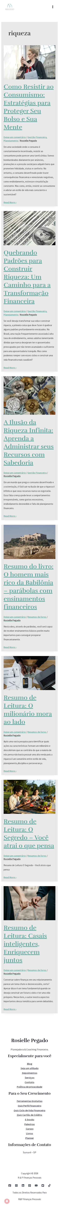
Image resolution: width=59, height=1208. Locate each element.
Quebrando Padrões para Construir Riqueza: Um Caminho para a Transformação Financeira (27, 277)
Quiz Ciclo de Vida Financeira (29, 1110)
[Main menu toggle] (52, 7)
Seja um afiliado (30, 1068)
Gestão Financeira (37, 137)
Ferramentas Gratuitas (29, 1101)
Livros (29, 1133)
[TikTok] (49, 1185)
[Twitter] (42, 1185)
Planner (29, 1138)
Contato (29, 1082)
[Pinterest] (29, 1185)
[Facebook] (9, 1185)
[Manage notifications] (6, 1201)
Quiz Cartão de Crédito (29, 1114)
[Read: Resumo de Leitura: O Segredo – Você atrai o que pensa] (29, 796)
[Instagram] (16, 1185)
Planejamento (11, 140)
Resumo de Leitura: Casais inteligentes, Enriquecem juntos (25, 944)
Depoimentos (29, 1072)
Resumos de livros (37, 616)
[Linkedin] (23, 1185)
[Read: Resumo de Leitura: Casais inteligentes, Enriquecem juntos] (29, 902)
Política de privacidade (29, 1086)
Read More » (10, 202)
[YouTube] (36, 1185)
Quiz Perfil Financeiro (29, 1105)
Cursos (29, 1128)
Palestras (29, 1124)
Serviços (29, 1077)
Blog (29, 1063)
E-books (29, 1119)
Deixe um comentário (15, 137)
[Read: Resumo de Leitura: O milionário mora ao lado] (29, 672)
